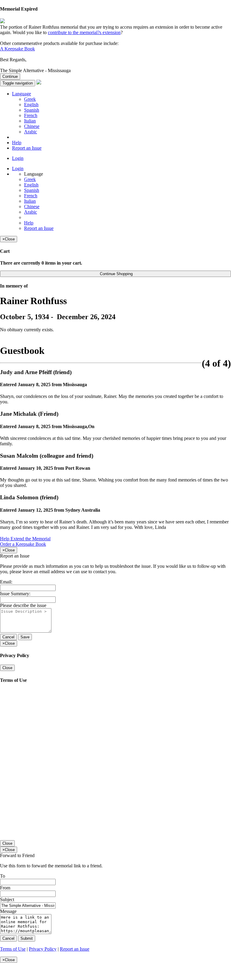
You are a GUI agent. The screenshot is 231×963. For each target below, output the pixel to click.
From (5, 887)
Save (24, 637)
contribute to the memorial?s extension (84, 32)
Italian (30, 120)
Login (17, 158)
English (31, 104)
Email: (6, 581)
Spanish (31, 110)
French (30, 115)
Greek (30, 99)
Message (8, 911)
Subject (7, 899)
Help (16, 142)
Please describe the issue (23, 605)
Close (7, 668)
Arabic (30, 131)
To (2, 876)
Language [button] (21, 93)
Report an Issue (27, 148)
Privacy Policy (43, 949)
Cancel (8, 637)
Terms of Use (13, 949)
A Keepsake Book (17, 48)
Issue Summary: (15, 593)
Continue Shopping (116, 274)
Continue (10, 76)
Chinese (31, 126)
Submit (26, 938)
